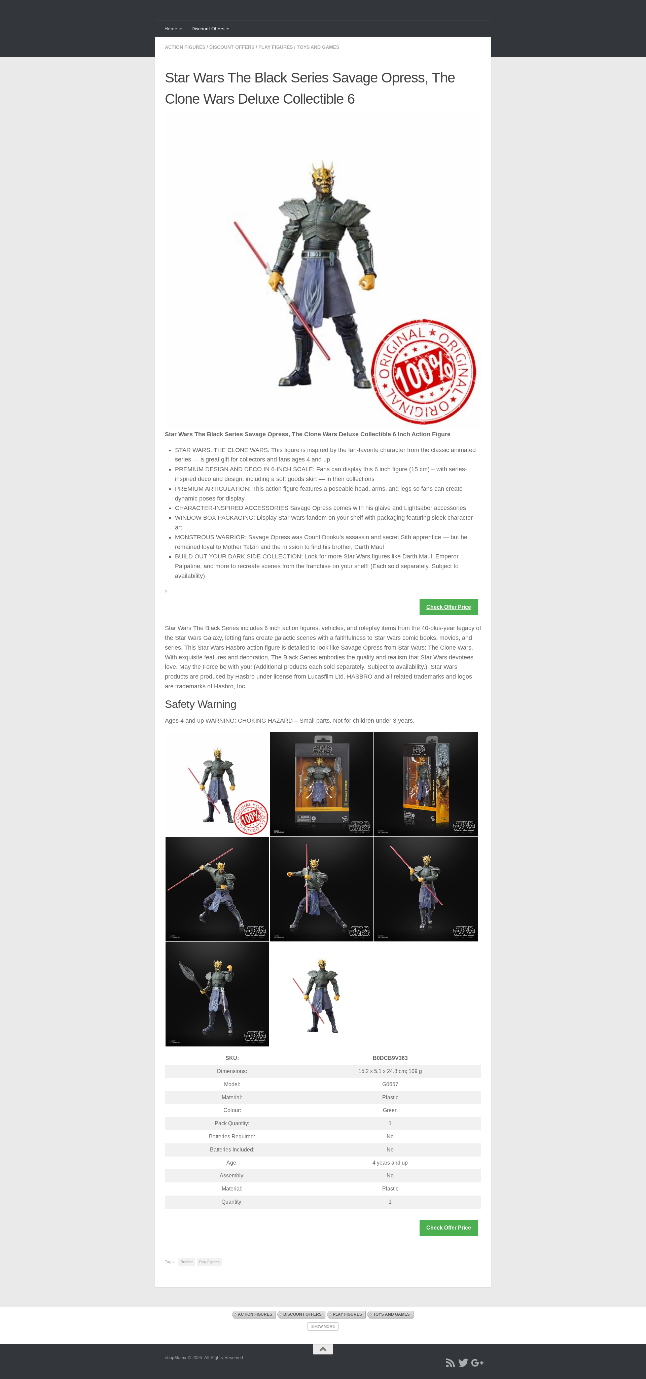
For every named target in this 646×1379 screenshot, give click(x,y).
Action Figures (185, 47)
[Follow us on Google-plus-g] (476, 1363)
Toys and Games (318, 47)
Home (171, 28)
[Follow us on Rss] (450, 1363)
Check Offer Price (448, 607)
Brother (187, 1262)
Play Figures (275, 47)
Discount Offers (207, 28)
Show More (323, 1326)
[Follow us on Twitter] (463, 1363)
